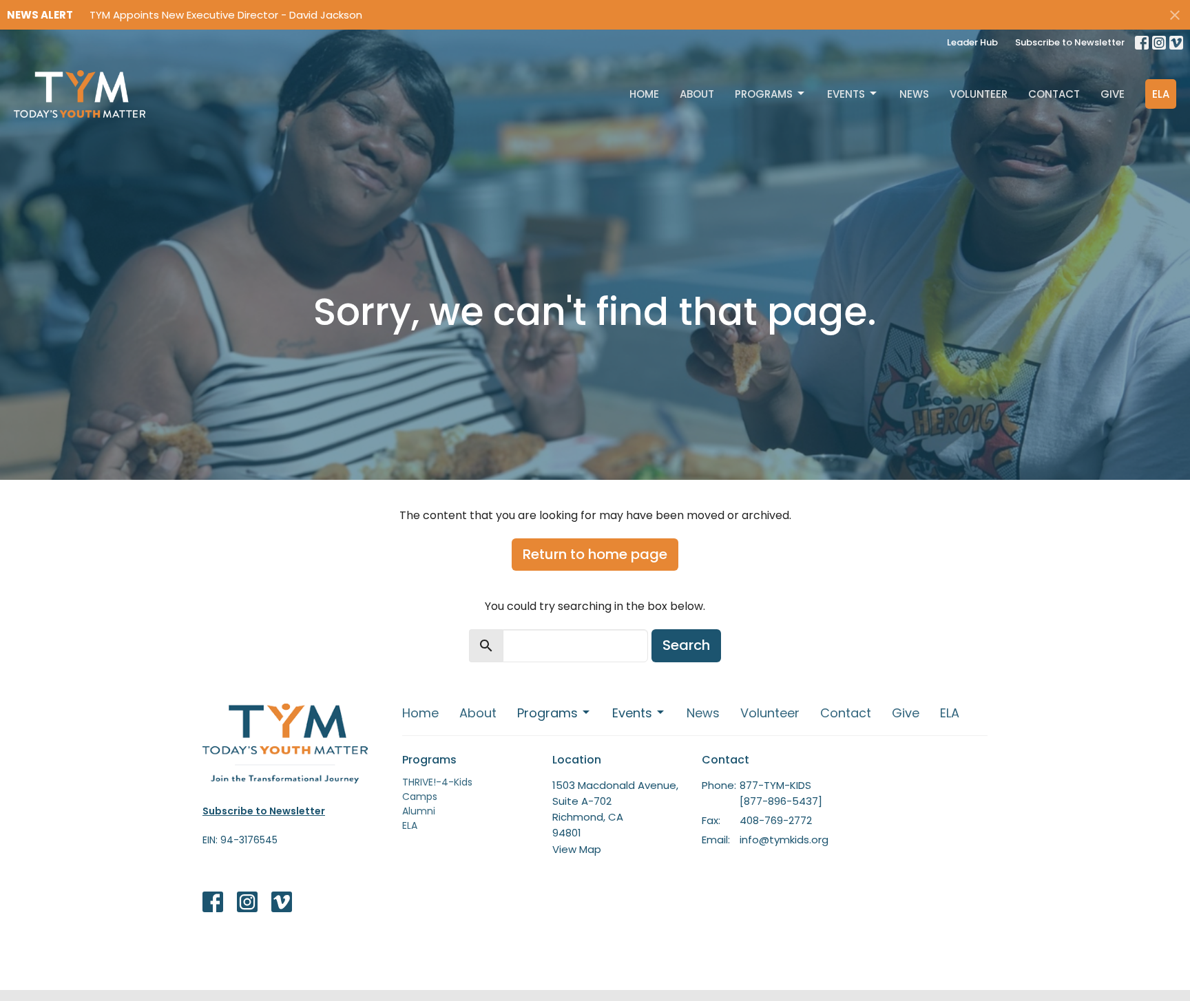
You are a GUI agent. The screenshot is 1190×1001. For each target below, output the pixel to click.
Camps (419, 796)
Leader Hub (972, 42)
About (697, 94)
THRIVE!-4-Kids (437, 782)
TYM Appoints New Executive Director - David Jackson (226, 15)
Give (1112, 94)
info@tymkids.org (784, 839)
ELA (1160, 94)
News (914, 94)
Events (846, 94)
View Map (576, 849)
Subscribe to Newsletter (1070, 42)
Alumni (418, 811)
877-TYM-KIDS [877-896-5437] (781, 793)
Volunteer (979, 94)
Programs (764, 94)
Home (644, 94)
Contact (1054, 94)
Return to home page (595, 554)
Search (686, 645)
